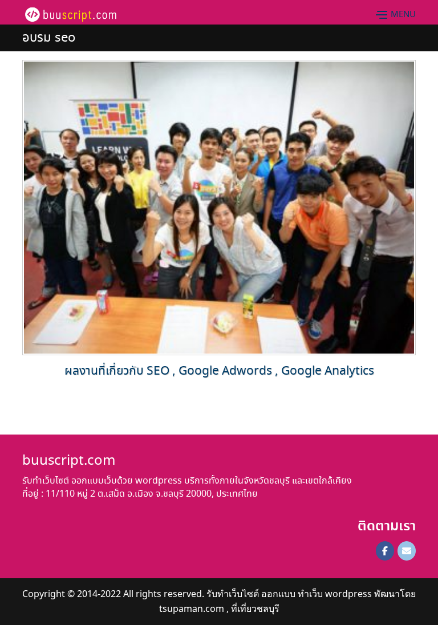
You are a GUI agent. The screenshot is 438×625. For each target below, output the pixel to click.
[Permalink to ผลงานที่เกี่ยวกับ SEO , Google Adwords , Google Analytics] (219, 206)
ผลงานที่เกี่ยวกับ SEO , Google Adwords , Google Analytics (219, 371)
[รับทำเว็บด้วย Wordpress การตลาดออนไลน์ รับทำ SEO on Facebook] (385, 551)
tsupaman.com (191, 608)
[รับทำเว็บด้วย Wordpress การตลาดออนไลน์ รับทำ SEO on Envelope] (407, 551)
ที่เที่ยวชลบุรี (255, 608)
